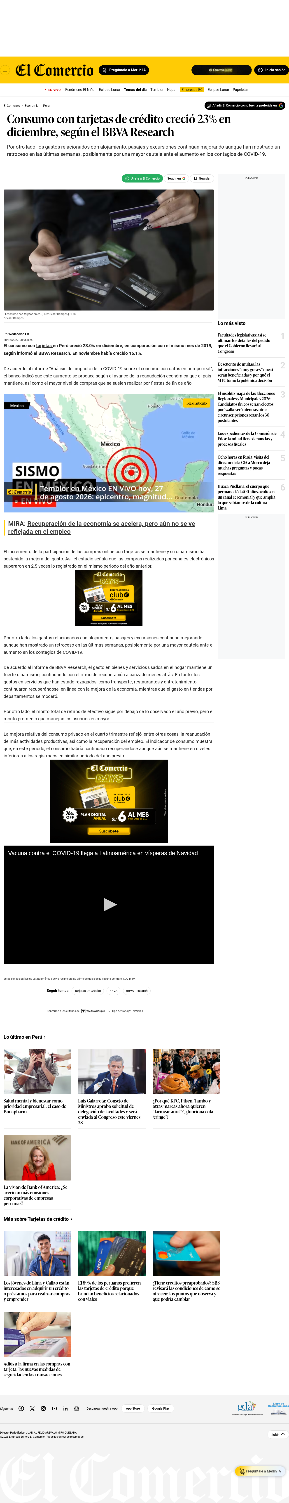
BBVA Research (137, 991)
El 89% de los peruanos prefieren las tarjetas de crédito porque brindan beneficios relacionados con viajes (109, 1290)
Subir (275, 1435)
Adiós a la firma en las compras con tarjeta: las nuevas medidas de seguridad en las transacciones (37, 1369)
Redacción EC (19, 334)
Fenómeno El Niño (79, 90)
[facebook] (21, 1408)
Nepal (171, 90)
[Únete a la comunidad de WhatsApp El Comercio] (142, 178)
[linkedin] (65, 1408)
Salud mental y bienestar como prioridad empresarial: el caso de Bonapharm (35, 1106)
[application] (109, 905)
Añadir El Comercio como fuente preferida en (244, 105)
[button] (109, 905)
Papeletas (241, 90)
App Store (133, 1408)
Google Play (161, 1408)
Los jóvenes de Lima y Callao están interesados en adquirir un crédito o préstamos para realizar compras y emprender (37, 1290)
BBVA (113, 991)
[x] (32, 1408)
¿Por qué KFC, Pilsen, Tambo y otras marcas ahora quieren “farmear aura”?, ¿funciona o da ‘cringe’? (183, 1108)
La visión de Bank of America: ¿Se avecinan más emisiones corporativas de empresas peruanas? (36, 1195)
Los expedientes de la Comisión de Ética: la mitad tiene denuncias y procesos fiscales (247, 438)
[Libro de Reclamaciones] (278, 1408)
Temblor (156, 90)
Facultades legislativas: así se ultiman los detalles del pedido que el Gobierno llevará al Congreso (244, 343)
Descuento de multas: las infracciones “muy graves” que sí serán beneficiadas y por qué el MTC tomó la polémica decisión (245, 372)
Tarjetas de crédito (88, 991)
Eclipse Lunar (109, 90)
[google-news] (76, 1408)
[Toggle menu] (5, 70)
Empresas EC (192, 90)
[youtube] (54, 1408)
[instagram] (43, 1408)
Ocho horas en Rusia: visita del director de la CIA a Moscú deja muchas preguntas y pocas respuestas (244, 465)
